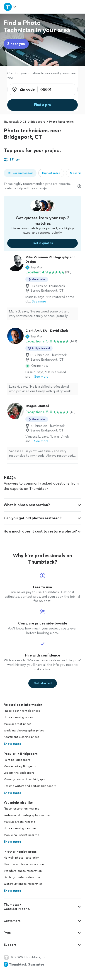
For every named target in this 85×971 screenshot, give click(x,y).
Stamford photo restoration (23, 870)
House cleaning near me (20, 828)
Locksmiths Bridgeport (19, 772)
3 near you (16, 44)
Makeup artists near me (19, 821)
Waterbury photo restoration (23, 883)
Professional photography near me (27, 815)
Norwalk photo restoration (21, 857)
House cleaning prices (18, 717)
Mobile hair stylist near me (21, 835)
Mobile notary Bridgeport (21, 766)
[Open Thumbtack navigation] (10, 6)
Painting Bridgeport (17, 759)
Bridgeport (37, 121)
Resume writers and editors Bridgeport (30, 786)
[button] (33, 267)
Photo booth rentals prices (22, 710)
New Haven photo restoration (24, 864)
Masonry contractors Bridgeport (25, 779)
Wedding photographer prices (24, 730)
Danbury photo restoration (22, 877)
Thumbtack (11, 121)
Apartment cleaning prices (21, 736)
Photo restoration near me (21, 808)
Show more (12, 744)
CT (24, 121)
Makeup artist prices (17, 724)
